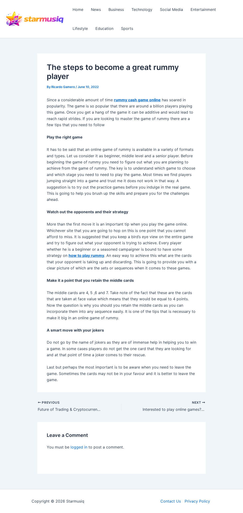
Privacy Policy (197, 501)
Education (104, 28)
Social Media (171, 9)
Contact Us (170, 501)
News (96, 9)
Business (116, 9)
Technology (141, 9)
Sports (127, 28)
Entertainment (203, 9)
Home (78, 9)
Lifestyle (80, 28)
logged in (78, 447)
